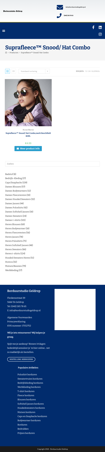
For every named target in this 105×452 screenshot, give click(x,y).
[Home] (6, 53)
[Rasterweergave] (7, 71)
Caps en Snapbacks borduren (27, 416)
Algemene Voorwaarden (19, 317)
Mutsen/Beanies (28, 130)
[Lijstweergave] (13, 71)
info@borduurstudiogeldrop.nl (76, 7)
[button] (3, 30)
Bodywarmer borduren (24, 420)
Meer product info (30, 148)
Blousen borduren (21, 399)
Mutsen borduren (25, 412)
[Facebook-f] (93, 27)
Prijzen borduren (21, 433)
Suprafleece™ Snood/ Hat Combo (35, 53)
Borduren (24, 424)
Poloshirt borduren (25, 374)
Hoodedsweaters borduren (26, 408)
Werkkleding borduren (24, 387)
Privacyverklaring (16, 321)
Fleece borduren (20, 395)
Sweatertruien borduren (24, 378)
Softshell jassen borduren (25, 403)
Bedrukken (18, 429)
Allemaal (96, 71)
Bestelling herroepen (21, 359)
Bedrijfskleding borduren (25, 383)
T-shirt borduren (20, 391)
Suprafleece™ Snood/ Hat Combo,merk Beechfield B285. (28, 134)
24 (89, 71)
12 (86, 71)
